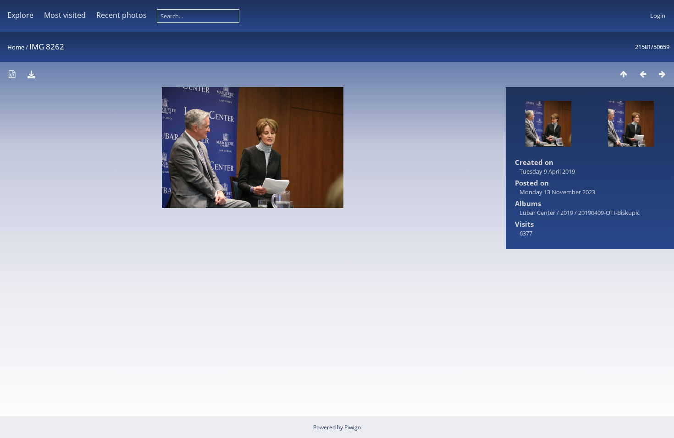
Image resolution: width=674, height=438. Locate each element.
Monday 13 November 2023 (557, 192)
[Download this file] (31, 74)
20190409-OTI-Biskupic (609, 212)
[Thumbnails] (623, 74)
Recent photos (121, 15)
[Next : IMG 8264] (662, 74)
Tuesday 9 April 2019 (547, 171)
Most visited (65, 15)
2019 (566, 212)
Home (15, 47)
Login (657, 15)
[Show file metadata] (12, 74)
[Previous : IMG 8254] (642, 74)
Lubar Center (537, 212)
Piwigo (352, 427)
